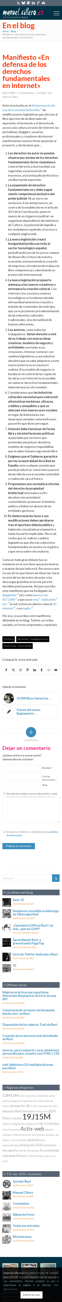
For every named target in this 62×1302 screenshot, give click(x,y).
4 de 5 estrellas (11, 1129)
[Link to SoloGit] (38, 3)
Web (44, 785)
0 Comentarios (26, 92)
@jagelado (9, 595)
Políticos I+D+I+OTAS (17, 646)
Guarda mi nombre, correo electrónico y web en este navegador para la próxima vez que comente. (31, 797)
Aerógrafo (10, 1150)
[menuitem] (55, 13)
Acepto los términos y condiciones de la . (32, 833)
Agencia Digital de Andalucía (19, 1123)
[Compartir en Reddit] (48, 670)
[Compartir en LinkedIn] (34, 670)
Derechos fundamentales (33, 639)
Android (33, 1140)
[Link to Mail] (43, 3)
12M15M (10, 1095)
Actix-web (32, 1128)
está (35, 599)
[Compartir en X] (13, 670)
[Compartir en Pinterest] (27, 670)
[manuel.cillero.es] (25, 13)
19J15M (36, 1116)
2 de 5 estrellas (27, 1095)
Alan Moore (17, 1156)
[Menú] (55, 13)
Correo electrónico (49, 778)
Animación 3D (20, 1106)
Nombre (47, 767)
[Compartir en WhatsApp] (20, 670)
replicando (48, 599)
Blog (43, 92)
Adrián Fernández (28, 1150)
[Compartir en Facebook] (6, 670)
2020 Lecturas (45, 1145)
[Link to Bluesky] (23, 3)
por (4, 604)
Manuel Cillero (10, 96)
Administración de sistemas (29, 1134)
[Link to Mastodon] (28, 3)
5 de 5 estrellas (18, 1140)
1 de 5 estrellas (39, 1106)
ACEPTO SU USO (31, 1295)
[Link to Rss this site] (18, 3)
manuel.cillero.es (14, 1272)
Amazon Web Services (18, 1111)
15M (30, 1155)
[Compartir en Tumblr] (41, 670)
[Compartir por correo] (55, 670)
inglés (27, 608)
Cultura (8, 639)
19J (45, 1111)
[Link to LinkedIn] (33, 3)
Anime (39, 1111)
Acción (53, 1106)
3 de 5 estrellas (48, 1123)
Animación (27, 1145)
